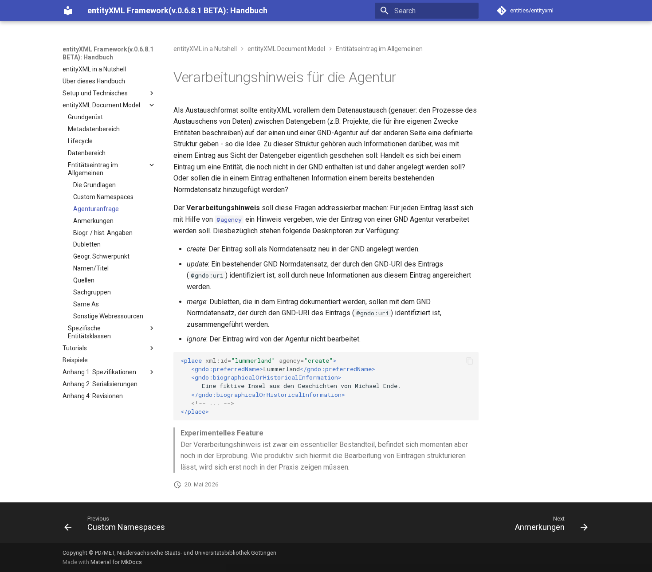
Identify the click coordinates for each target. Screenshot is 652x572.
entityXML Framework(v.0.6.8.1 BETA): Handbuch (108, 53)
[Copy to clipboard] (469, 361)
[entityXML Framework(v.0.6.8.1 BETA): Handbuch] (68, 11)
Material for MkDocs (116, 562)
